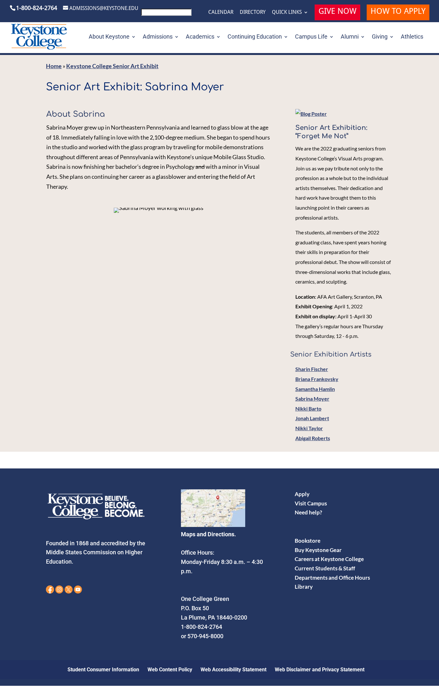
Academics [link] (200, 37)
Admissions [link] (158, 37)
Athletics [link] (412, 37)
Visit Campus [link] (311, 503)
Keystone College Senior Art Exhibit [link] (112, 65)
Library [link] (304, 586)
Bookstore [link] (307, 540)
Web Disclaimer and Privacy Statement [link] (319, 669)
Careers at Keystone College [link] (329, 559)
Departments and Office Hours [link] (332, 577)
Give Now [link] (337, 12)
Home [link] (54, 65)
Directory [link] (252, 12)
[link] (171, 14)
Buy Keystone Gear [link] (318, 550)
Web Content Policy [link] (170, 669)
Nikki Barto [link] (308, 408)
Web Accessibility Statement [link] (233, 669)
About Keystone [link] (109, 37)
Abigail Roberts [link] (312, 438)
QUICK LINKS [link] (287, 12)
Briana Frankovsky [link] (316, 379)
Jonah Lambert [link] (312, 418)
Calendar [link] (220, 12)
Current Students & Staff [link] (325, 568)
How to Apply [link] (398, 12)
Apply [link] (302, 494)
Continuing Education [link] (255, 37)
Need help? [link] (308, 512)
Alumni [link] (350, 37)
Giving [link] (380, 37)
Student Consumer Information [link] (103, 669)
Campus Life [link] (311, 37)
